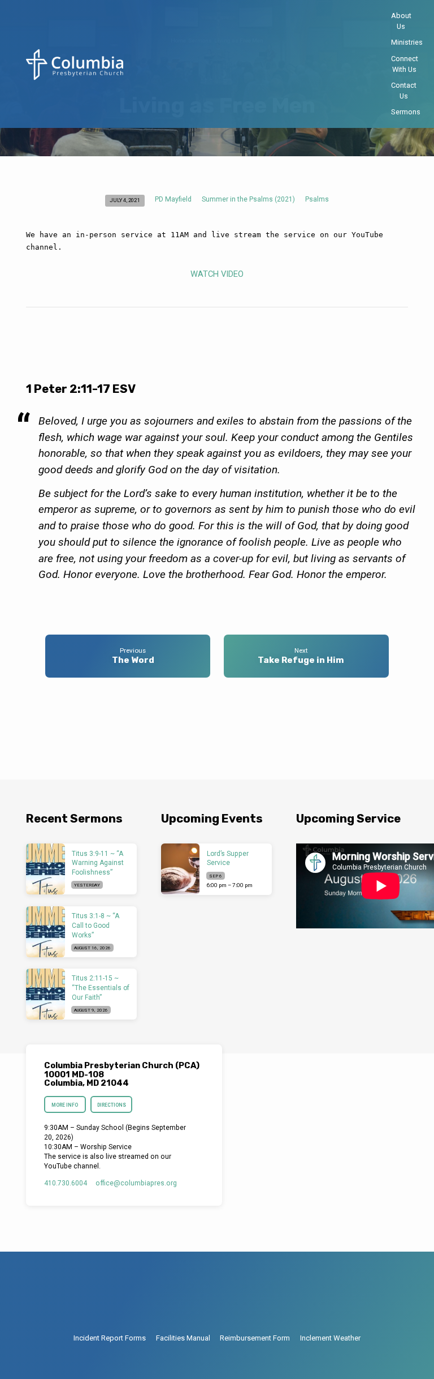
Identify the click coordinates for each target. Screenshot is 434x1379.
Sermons (405, 112)
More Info (65, 1105)
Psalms (317, 199)
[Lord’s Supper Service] (180, 868)
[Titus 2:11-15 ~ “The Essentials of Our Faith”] (45, 994)
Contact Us (403, 90)
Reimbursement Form (255, 1338)
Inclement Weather (330, 1338)
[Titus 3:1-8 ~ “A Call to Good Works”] (45, 931)
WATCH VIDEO (217, 274)
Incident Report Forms (109, 1338)
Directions (111, 1105)
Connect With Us (404, 64)
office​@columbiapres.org (136, 1183)
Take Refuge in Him (301, 660)
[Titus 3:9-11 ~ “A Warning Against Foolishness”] (45, 868)
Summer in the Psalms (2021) (248, 199)
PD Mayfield (173, 199)
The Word (133, 660)
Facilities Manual (183, 1338)
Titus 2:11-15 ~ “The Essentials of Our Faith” (100, 987)
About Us (401, 21)
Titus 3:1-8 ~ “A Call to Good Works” (95, 925)
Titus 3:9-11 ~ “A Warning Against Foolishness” (98, 863)
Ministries (407, 42)
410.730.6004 (65, 1183)
